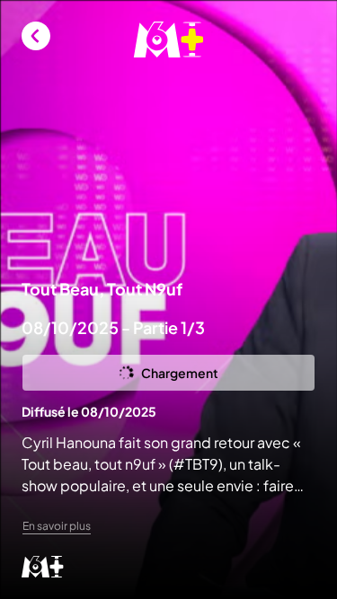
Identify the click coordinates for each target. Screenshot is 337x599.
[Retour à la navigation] (36, 36)
